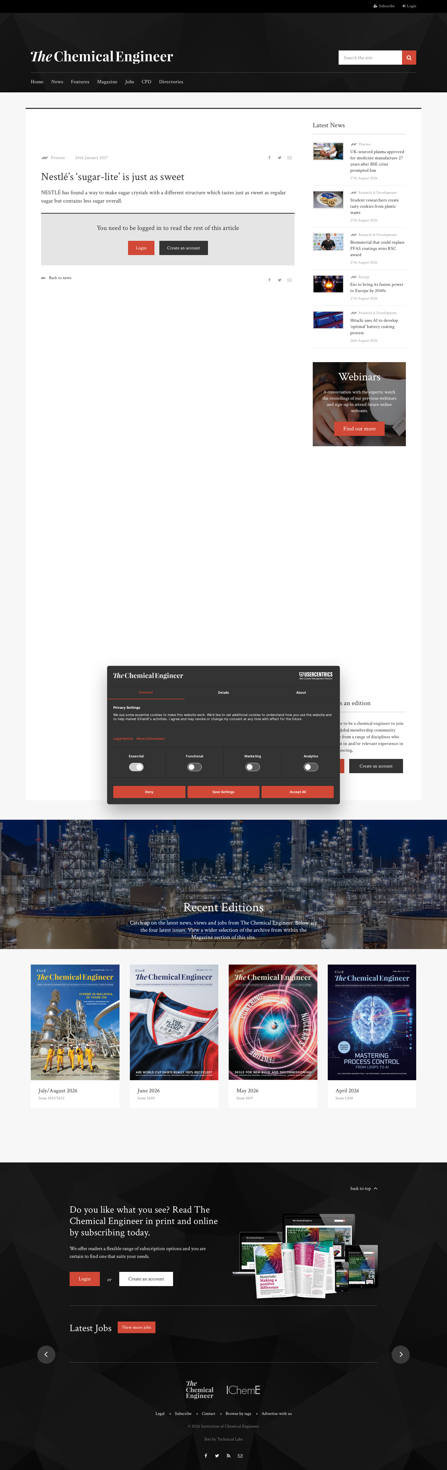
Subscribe (387, 6)
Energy (364, 277)
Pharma (364, 144)
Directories (171, 82)
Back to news (60, 278)
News (57, 82)
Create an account (183, 248)
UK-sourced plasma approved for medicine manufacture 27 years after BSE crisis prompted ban (377, 161)
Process (58, 157)
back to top (361, 1188)
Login (411, 6)
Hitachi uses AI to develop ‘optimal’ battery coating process (374, 326)
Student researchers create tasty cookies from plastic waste (374, 206)
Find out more (359, 428)
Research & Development (378, 193)
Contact (208, 1413)
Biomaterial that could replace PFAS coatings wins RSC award (377, 248)
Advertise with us (277, 1413)
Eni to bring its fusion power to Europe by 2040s (377, 287)
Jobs (129, 82)
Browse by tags (238, 1413)
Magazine (107, 82)
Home (37, 82)
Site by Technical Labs (223, 1439)
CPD (146, 82)
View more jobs (136, 1327)
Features (80, 82)
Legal (160, 1413)
